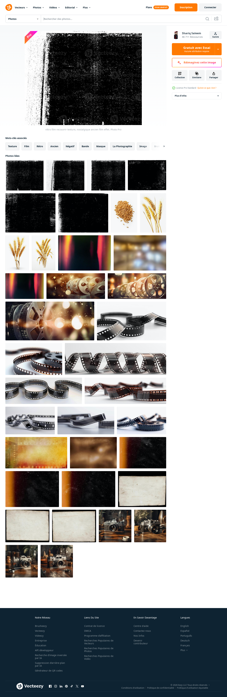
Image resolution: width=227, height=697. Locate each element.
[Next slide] (161, 146)
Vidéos (53, 7)
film (26, 146)
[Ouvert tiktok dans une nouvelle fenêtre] (71, 686)
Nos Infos (139, 635)
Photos (37, 7)
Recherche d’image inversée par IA (51, 657)
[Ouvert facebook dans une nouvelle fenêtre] (50, 686)
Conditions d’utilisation (132, 687)
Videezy (39, 635)
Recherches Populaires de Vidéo (98, 657)
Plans (149, 7)
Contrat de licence (94, 626)
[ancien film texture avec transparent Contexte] (30, 213)
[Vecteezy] (8, 7)
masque (100, 146)
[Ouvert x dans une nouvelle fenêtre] (77, 686)
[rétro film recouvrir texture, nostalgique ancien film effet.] (24, 175)
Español (184, 630)
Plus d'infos (181, 95)
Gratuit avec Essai (196, 49)
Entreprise (41, 640)
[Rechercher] (207, 19)
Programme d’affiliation (97, 635)
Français (185, 645)
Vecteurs (20, 7)
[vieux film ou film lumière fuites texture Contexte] (75, 286)
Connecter (210, 7)
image (143, 146)
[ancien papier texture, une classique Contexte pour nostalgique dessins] (142, 489)
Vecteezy (40, 630)
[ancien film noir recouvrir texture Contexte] (147, 175)
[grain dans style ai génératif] (124, 213)
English (184, 626)
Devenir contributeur (141, 642)
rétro (40, 146)
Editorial (70, 7)
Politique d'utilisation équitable (192, 687)
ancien (54, 146)
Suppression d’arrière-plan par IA (50, 664)
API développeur (44, 650)
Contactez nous (142, 630)
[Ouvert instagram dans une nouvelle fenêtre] (55, 686)
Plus (85, 7)
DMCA (87, 630)
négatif (70, 146)
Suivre (215, 36)
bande (85, 146)
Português (186, 635)
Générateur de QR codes (49, 670)
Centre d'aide (141, 626)
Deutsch (185, 640)
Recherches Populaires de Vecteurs (98, 642)
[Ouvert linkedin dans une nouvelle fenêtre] (61, 686)
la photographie (122, 146)
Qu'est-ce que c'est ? (206, 87)
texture (12, 146)
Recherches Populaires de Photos (98, 650)
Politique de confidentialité (160, 687)
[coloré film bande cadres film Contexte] (36, 452)
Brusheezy (41, 626)
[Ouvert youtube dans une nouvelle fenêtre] (82, 686)
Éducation (40, 645)
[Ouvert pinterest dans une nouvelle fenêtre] (66, 686)
